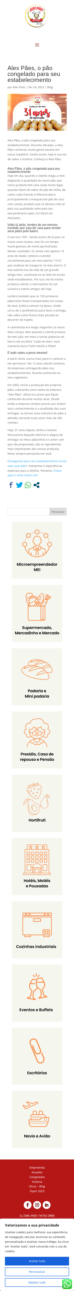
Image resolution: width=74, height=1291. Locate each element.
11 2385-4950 (29, 1215)
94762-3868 (46, 1215)
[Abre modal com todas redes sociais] (36, 485)
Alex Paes (19, 87)
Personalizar (37, 1272)
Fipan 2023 (37, 1191)
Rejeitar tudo (37, 1282)
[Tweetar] (19, 485)
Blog (50, 87)
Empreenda (37, 1167)
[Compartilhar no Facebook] (10, 485)
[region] (37, 1255)
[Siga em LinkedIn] (47, 1205)
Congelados (37, 1177)
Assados (37, 1172)
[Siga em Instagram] (37, 1205)
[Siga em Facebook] (28, 1205)
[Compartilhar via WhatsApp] (27, 485)
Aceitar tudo (37, 1261)
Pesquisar (58, 512)
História (37, 1182)
